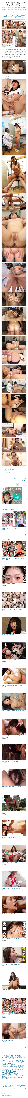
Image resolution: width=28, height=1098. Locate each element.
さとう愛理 (11, 469)
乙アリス (15, 1057)
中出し (6, 15)
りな (19, 1056)
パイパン (12, 15)
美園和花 (6, 1077)
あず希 (6, 469)
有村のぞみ (19, 1065)
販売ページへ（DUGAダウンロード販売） (11, 75)
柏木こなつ (5, 1067)
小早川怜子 (12, 1061)
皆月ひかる (13, 1074)
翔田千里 (13, 1077)
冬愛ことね (11, 1058)
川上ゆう (20, 1062)
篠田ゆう (11, 1075)
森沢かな (19, 1068)
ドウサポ (5, 3)
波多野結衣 (9, 1071)
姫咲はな (5, 1061)
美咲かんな (18, 1075)
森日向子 (12, 1067)
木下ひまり (6, 1066)
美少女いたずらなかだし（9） (8, 57)
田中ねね (4, 1074)
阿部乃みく (5, 1078)
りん (23, 1056)
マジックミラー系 (17, 16)
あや (15, 1055)
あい (3, 1055)
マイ (4, 1057)
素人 (25, 17)
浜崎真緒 (7, 1073)
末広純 (13, 1066)
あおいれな (9, 1055)
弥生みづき (7, 1063)
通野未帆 (19, 1077)
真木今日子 (5, 1075)
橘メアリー (10, 1069)
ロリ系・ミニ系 (18, 15)
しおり (9, 1056)
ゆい (14, 1056)
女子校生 (5, 16)
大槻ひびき (8, 1060)
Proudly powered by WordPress (7, 1095)
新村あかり (8, 1065)
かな (19, 1055)
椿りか (4, 1069)
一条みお (9, 1057)
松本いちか (20, 1066)
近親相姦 (10, 16)
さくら (4, 1056)
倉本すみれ (22, 1057)
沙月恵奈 (18, 1069)
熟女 (24, 15)
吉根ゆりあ (19, 1058)
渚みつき (18, 1073)
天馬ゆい (19, 1060)
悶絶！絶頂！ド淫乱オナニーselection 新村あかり (7, 478)
